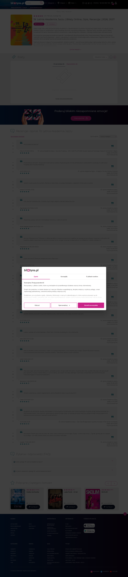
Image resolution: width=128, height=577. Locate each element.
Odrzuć (37, 305)
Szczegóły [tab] (64, 276)
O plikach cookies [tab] (92, 276)
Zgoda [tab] (36, 276)
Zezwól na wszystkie (91, 305)
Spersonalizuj (62, 305)
